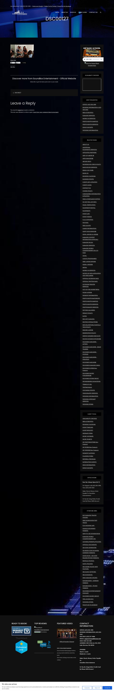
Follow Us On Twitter (50, 6)
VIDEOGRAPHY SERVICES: (90, 393)
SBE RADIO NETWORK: (89, 572)
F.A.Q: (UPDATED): (88, 219)
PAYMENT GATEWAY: (89, 453)
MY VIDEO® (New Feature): (91, 450)
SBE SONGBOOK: (88, 575)
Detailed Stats (92, 65)
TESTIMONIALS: (87, 387)
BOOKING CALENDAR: (89, 176)
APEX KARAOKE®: (88, 158)
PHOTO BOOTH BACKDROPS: (91, 298)
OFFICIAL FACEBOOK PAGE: (91, 278)
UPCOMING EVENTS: (89, 390)
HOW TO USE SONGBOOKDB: (91, 533)
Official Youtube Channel (67, 641)
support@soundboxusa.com (92, 638)
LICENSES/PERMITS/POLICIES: (92, 541)
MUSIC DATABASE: (88, 436)
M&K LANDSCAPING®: (89, 261)
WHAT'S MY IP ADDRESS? (90, 605)
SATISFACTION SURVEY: (90, 462)
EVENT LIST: (86, 213)
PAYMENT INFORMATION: (90, 295)
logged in (20, 110)
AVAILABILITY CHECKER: (90, 418)
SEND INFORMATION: (89, 465)
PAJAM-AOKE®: (87, 292)
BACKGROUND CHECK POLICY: (92, 164)
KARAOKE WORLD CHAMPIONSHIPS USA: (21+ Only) (90, 250)
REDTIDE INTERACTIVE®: (90, 322)
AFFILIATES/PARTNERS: (90, 152)
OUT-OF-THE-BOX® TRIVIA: (91, 289)
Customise (87, 688)
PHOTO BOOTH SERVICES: (90, 124)
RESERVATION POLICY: (89, 333)
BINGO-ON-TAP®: (88, 170)
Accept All (107, 688)
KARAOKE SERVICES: (89, 115)
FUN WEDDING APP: (89, 525)
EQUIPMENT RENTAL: (89, 208)
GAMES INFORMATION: (89, 228)
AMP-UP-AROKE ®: (88, 155)
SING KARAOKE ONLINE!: (90, 578)
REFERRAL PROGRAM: (89, 459)
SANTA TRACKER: (88, 564)
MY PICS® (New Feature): (90, 447)
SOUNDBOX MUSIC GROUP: (91, 596)
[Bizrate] (86, 675)
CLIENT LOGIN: (82, 12)
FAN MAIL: (86, 222)
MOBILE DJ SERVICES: (89, 118)
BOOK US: (73, 12)
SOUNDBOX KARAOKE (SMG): (91, 365)
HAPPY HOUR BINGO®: (89, 231)
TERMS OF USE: (87, 384)
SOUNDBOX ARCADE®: (89, 362)
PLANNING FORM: (88, 456)
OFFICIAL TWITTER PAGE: (90, 281)
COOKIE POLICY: (88, 191)
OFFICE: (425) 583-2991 (89, 104)
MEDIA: (85, 267)
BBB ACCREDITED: (88, 112)
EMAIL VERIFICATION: (89, 205)
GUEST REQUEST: (88, 430)
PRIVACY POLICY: (88, 313)
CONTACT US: (93, 12)
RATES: (85, 316)
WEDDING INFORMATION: (90, 130)
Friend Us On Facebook (64, 6)
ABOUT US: (64, 12)
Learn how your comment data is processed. (46, 112)
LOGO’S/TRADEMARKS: (90, 258)
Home (57, 12)
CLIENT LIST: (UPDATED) (90, 182)
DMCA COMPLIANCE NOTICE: (91, 199)
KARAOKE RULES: (88, 242)
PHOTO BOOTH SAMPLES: (90, 121)
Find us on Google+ (37, 6)
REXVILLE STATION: (88, 561)
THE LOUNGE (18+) (88, 599)
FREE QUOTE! (87, 225)
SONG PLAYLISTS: (88, 127)
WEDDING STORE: (88, 404)
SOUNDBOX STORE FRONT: (91, 378)
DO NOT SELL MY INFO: (90, 202)
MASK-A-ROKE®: (88, 264)
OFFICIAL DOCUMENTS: (90, 544)
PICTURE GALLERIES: (89, 310)
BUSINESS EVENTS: (88, 179)
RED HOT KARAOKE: (89, 319)
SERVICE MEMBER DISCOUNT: (92, 336)
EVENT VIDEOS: (87, 216)
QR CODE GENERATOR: (89, 547)
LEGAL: (85, 255)
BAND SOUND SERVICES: (90, 167)
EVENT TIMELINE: (88, 427)
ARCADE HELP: (87, 161)
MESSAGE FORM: (88, 433)
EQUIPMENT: (86, 211)
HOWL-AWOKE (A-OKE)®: (90, 234)
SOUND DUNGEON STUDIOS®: (92, 339)
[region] (57, 686)
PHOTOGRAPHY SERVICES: (90, 307)
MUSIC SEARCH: (87, 439)
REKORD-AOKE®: (88, 330)
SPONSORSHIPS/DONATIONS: (92, 381)
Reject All (97, 688)
